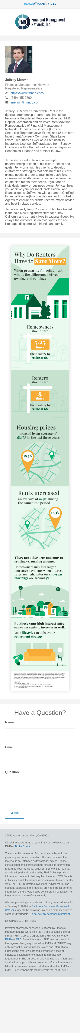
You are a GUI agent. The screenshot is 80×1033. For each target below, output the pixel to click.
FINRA (9, 939)
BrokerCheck (22, 846)
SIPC (19, 939)
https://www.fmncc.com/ (27, 93)
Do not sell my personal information (50, 914)
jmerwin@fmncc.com (25, 102)
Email (9, 747)
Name (9, 722)
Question (12, 772)
